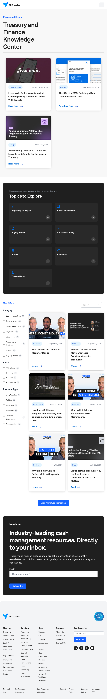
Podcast (42, 681)
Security (63, 689)
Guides (41, 663)
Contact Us (61, 643)
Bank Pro (7, 643)
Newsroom (60, 636)
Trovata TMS (8, 639)
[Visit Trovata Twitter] (87, 648)
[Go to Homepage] (11, 616)
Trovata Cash (8, 636)
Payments (25, 632)
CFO (40, 636)
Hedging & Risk (27, 649)
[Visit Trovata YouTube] (92, 648)
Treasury (42, 632)
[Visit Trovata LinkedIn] (76, 648)
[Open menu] (101, 4)
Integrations (8, 667)
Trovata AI (7, 660)
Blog (40, 653)
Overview (7, 632)
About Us (60, 632)
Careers (59, 639)
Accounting (43, 643)
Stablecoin (7, 663)
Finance (41, 639)
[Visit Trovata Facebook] (81, 648)
